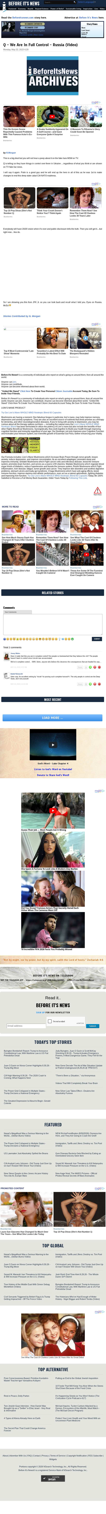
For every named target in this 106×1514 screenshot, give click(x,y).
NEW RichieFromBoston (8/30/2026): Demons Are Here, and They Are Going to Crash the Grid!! (78, 1158)
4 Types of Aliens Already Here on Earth (22, 1442)
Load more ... (52, 742)
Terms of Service (57, 1480)
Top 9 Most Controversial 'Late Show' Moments (19, 352)
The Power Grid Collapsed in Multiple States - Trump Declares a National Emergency (25, 1116)
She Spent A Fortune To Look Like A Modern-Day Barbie (49, 892)
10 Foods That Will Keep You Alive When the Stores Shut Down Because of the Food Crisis (79, 1411)
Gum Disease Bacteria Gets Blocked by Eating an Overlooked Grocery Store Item (78, 1178)
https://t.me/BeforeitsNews (80, 1004)
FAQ (29, 1480)
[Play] (53, 769)
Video (102, 9)
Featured (12, 9)
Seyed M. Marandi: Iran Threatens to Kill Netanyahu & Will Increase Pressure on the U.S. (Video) (79, 1188)
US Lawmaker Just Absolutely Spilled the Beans (26, 1177)
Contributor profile (26, 35)
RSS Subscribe (95, 1480)
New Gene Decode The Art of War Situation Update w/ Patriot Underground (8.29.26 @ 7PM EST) (78, 1090)
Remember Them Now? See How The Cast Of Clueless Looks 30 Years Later (83, 213)
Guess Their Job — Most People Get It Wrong (43, 853)
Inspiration (87, 9)
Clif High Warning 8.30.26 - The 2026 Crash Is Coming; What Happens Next (25, 1100)
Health (30, 9)
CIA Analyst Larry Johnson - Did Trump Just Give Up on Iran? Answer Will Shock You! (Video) (28, 1188)
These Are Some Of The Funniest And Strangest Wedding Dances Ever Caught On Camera (86, 573)
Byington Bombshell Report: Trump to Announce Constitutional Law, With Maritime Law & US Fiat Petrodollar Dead (26, 1077)
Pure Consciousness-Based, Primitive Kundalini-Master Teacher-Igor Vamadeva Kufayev (26, 1403)
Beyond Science (41, 9)
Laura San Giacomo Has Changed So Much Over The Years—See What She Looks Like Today (24, 1257)
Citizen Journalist (63, 391)
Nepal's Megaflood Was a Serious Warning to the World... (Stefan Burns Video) (26, 1158)
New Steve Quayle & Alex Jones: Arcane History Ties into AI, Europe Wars (26, 1198)
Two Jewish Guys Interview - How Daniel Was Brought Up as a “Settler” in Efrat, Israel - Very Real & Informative (27, 1432)
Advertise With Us (17, 1480)
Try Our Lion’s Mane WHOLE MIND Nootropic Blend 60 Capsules (31, 412)
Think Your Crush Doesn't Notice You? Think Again (49, 211)
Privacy (45, 1480)
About (5, 1480)
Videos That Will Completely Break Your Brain (76, 1107)
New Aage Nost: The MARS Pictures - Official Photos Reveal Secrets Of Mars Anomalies (76, 1198)
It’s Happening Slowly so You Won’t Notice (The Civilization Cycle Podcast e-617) (77, 1421)
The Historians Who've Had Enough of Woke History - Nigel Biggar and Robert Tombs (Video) (77, 1322)
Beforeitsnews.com (23, 17)
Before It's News (24, 3)
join (14, 382)
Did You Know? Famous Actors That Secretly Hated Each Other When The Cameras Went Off (50, 933)
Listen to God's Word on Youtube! (53, 793)
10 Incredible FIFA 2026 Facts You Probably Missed (46, 973)
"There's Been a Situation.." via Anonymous (75, 1099)
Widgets (53, 1483)
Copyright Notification (77, 1480)
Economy (22, 9)
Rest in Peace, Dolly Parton (16, 1420)
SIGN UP (40, 1036)
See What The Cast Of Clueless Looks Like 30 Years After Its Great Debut (85, 539)
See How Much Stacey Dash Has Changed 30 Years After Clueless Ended (18, 539)
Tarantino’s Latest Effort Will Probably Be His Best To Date (51, 352)
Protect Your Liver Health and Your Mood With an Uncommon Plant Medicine (77, 1443)
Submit (92, 1050)
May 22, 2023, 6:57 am (19, 667)
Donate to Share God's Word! (53, 799)
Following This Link (78, 478)
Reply (80, 667)
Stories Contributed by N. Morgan (21, 316)
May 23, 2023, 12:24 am (19, 684)
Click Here (25, 391)
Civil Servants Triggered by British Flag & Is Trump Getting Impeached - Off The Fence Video (27, 1322)
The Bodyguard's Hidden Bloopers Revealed (82, 352)
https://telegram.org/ (36, 1004)
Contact (36, 1480)
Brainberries (8, 217)
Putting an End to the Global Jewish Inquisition (76, 1402)
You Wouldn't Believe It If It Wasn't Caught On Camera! (52, 572)
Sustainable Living (73, 9)
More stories (38, 35)
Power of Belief (57, 9)
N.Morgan (11, 153)
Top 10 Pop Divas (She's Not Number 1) (18, 211)
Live (96, 9)
